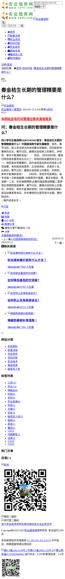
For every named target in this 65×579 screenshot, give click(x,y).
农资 (11, 405)
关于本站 (6, 524)
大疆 (11, 409)
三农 (12, 382)
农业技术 (15, 47)
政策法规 (15, 35)
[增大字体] (5, 81)
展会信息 (15, 50)
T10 (11, 441)
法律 (11, 438)
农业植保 (11, 109)
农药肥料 (15, 58)
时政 (11, 394)
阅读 (6, 213)
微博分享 (9, 224)
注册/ (4, 64)
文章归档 (26, 524)
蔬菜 (11, 424)
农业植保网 (30, 530)
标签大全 (37, 524)
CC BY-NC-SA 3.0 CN (39, 540)
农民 (11, 413)
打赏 (5, 206)
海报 (7, 216)
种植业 (13, 390)
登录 (9, 64)
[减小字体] (2, 81)
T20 (11, 431)
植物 (11, 420)
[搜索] (3, 22)
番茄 (11, 428)
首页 (12, 32)
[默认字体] (4, 81)
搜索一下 (40, 6)
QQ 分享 (9, 220)
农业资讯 (15, 39)
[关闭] (5, 464)
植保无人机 (16, 54)
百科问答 (15, 43)
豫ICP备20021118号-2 (41, 550)
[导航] (34, 10)
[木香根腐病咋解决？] (2, 332)
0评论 (49, 109)
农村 (11, 397)
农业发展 (14, 401)
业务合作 (47, 524)
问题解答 (14, 434)
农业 (12, 386)
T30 (11, 444)
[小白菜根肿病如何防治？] (3, 332)
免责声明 (16, 524)
